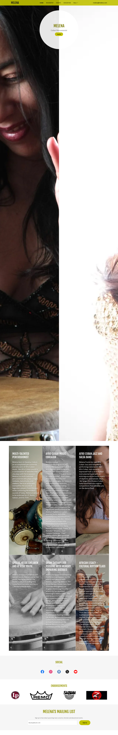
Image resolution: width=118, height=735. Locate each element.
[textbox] (52, 722)
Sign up (85, 722)
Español (59, 34)
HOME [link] (41, 3)
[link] (23, 3)
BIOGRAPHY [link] (49, 3)
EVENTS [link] (58, 3)
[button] (76, 3)
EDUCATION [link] (67, 3)
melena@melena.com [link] (100, 3)
